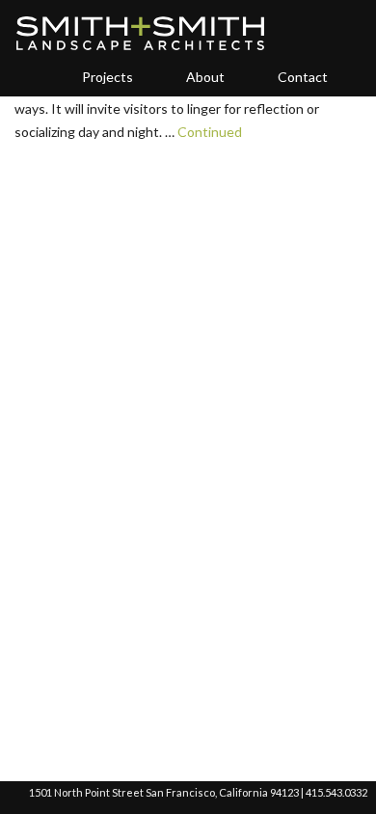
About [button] (205, 76)
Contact (303, 76)
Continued (209, 131)
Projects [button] (107, 76)
